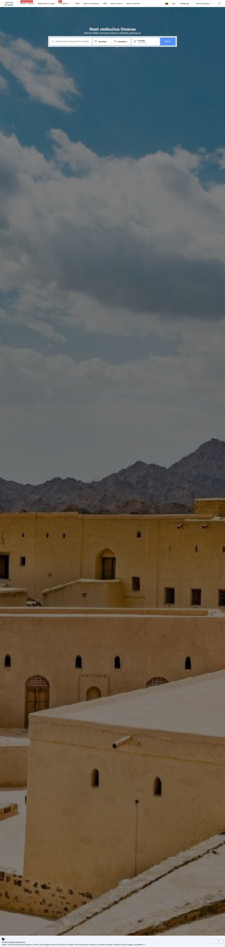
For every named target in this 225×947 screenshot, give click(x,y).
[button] (166, 3)
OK (219, 941)
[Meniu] (219, 3)
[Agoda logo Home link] (9, 3)
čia (144, 944)
